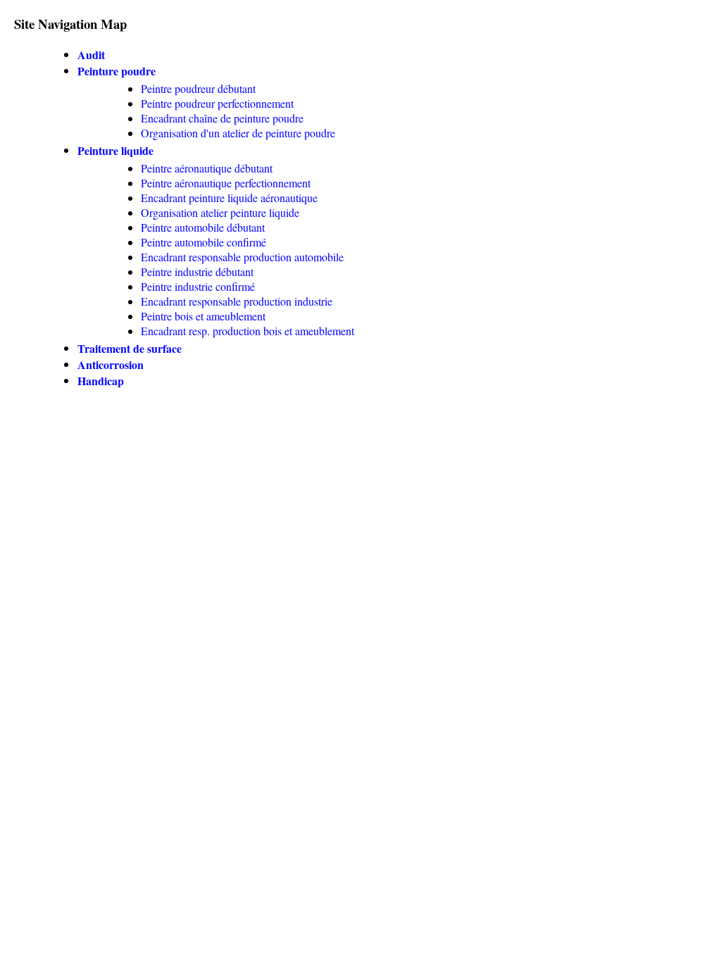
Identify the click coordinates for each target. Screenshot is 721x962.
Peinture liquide (115, 150)
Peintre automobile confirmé (203, 242)
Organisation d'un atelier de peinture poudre (238, 132)
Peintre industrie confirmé (198, 286)
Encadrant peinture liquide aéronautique (229, 197)
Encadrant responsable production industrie (236, 301)
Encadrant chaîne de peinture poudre (222, 118)
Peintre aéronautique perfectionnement (226, 182)
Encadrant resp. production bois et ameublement (247, 330)
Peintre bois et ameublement (203, 315)
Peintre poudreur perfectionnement (217, 103)
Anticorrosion (110, 364)
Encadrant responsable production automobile (242, 256)
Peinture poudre (116, 71)
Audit (91, 54)
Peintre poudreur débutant (198, 88)
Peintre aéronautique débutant (206, 168)
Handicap (100, 381)
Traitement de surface (129, 348)
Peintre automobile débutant (203, 227)
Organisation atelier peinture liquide (220, 212)
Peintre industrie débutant (197, 271)
